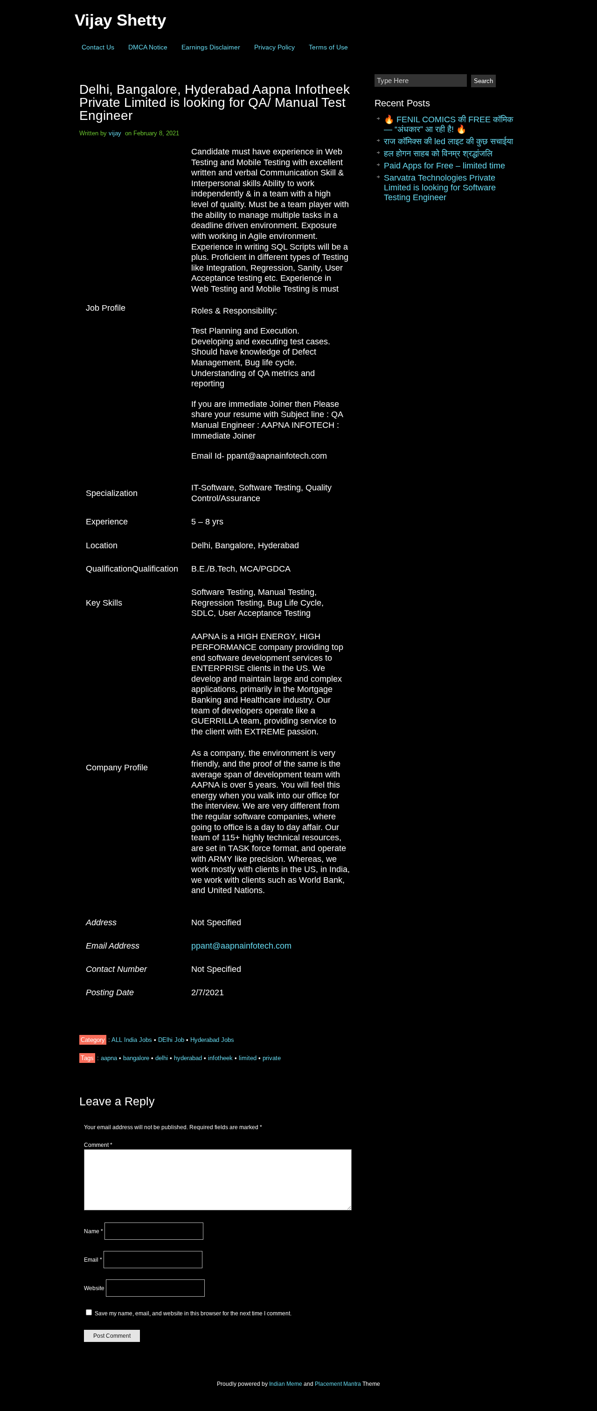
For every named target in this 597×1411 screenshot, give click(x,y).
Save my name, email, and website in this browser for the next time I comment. (193, 1313)
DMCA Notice (147, 47)
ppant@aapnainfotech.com (241, 945)
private (272, 1058)
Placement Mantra (338, 1384)
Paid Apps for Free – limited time (444, 165)
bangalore (136, 1058)
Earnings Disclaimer (210, 47)
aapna (109, 1058)
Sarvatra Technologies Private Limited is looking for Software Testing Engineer (440, 187)
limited (248, 1058)
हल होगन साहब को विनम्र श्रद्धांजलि (438, 153)
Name (93, 1231)
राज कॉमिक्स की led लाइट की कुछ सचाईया (448, 141)
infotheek (220, 1058)
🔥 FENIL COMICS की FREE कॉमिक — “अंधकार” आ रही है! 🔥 (448, 124)
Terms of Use (328, 47)
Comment (98, 1145)
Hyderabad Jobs (212, 1039)
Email (93, 1260)
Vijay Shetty (120, 20)
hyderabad (188, 1058)
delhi (161, 1058)
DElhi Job (171, 1039)
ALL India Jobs (131, 1039)
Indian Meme (285, 1384)
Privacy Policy (274, 47)
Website (94, 1288)
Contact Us (98, 47)
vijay (115, 133)
